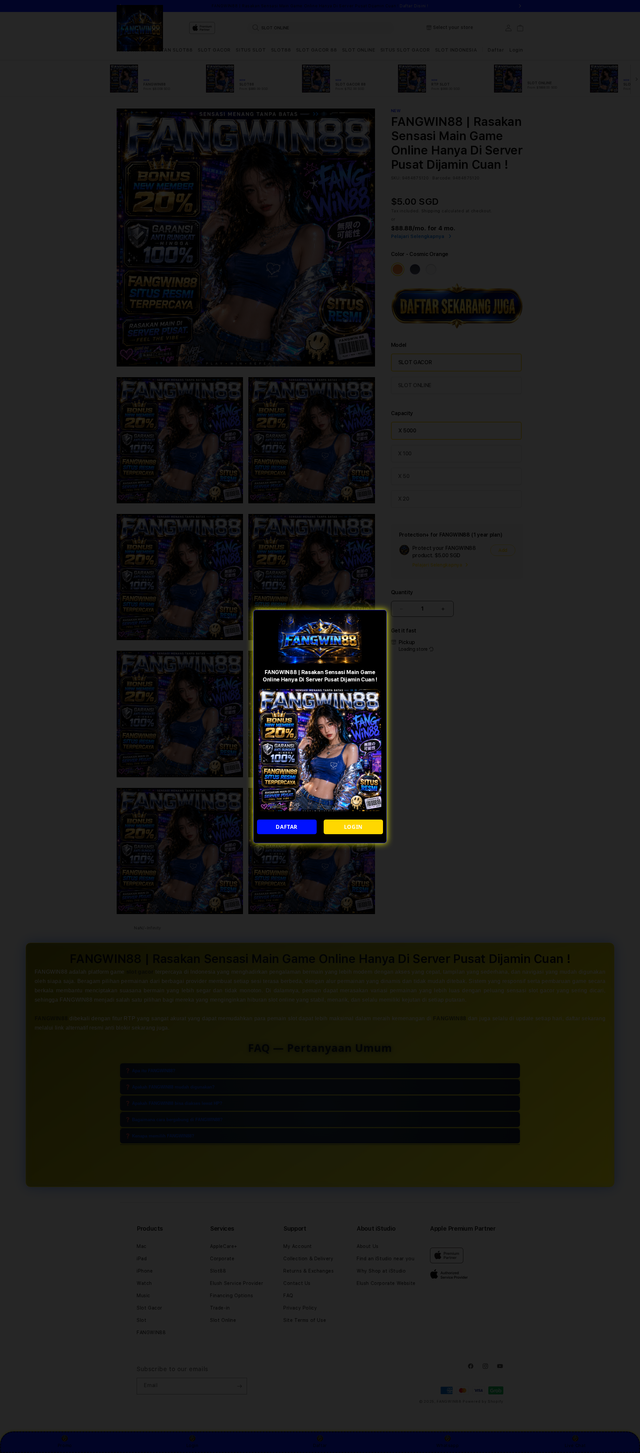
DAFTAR (287, 827)
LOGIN (353, 827)
